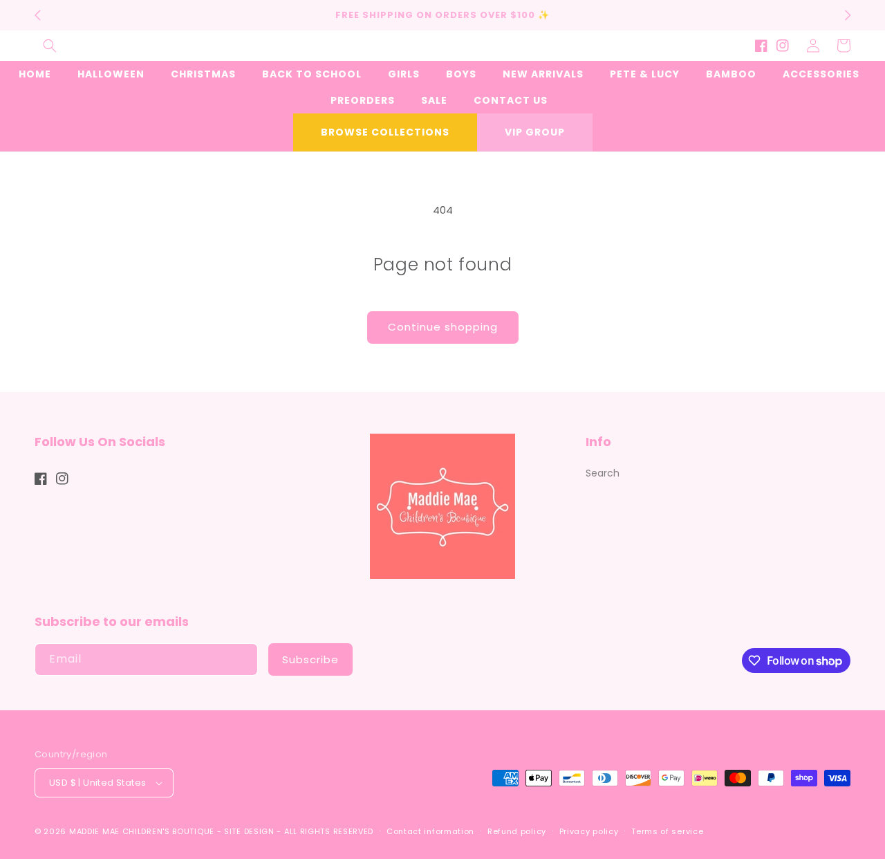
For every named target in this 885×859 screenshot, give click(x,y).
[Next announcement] (847, 15)
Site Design (249, 831)
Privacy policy (589, 831)
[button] (50, 45)
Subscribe (310, 659)
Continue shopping (443, 327)
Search (603, 473)
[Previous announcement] (37, 15)
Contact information (430, 831)
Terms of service (667, 831)
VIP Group (535, 132)
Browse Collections (385, 132)
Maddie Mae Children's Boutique (143, 831)
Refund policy (516, 831)
